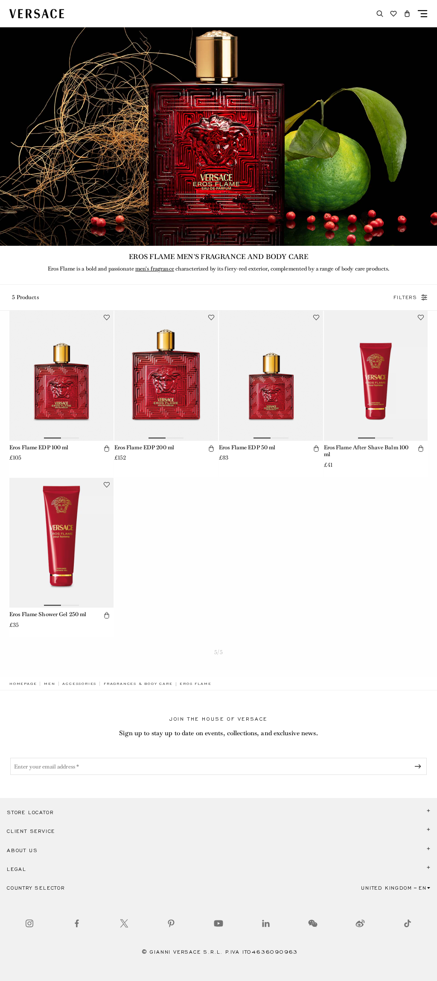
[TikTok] (407, 923)
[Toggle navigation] (422, 14)
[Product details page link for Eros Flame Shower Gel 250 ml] (61, 543)
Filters (405, 297)
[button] (407, 13)
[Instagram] (29, 923)
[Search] (379, 13)
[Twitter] (124, 923)
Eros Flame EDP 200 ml (144, 447)
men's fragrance (154, 268)
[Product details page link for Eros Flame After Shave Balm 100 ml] (376, 375)
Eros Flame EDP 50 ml (247, 447)
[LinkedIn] (266, 923)
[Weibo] (360, 923)
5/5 (218, 652)
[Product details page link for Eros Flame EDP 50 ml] (271, 375)
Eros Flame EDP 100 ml (39, 447)
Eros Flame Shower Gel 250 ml (47, 614)
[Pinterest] (171, 923)
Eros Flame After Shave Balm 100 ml (366, 451)
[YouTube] (218, 923)
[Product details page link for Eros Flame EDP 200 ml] (166, 375)
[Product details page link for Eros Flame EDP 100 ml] (61, 375)
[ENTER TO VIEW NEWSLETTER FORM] (419, 766)
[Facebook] (77, 923)
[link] (23, 683)
